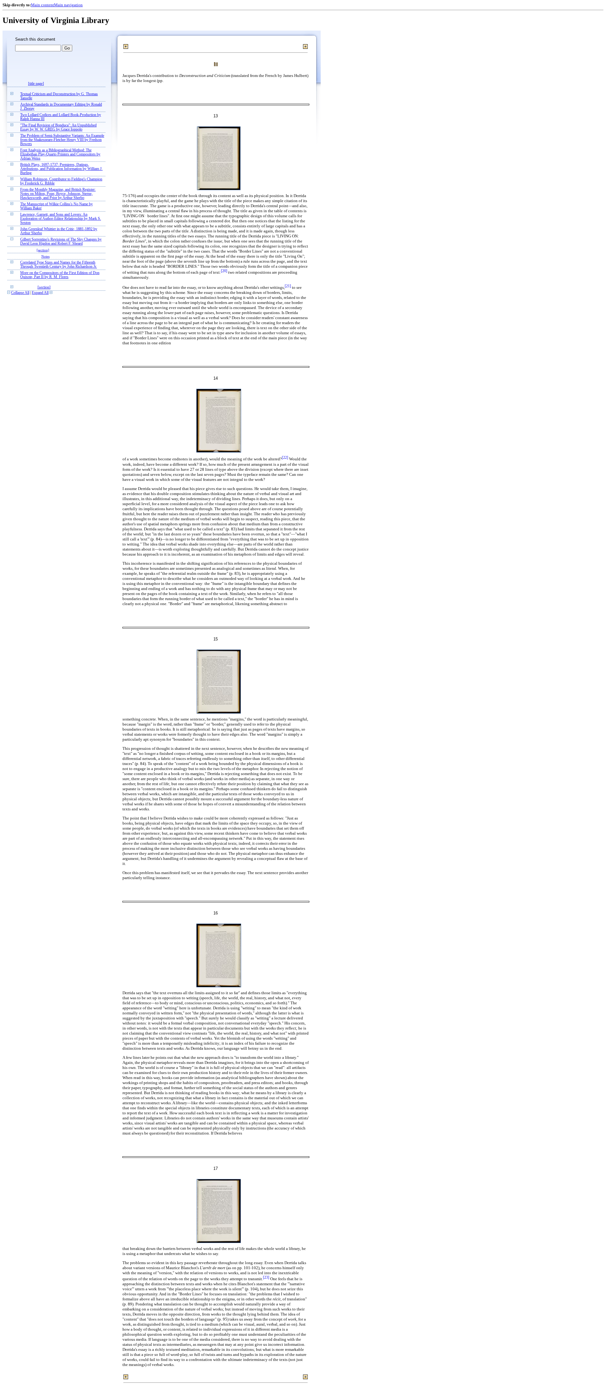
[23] (266, 1277)
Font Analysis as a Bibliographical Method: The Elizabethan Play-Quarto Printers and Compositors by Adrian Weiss (60, 154)
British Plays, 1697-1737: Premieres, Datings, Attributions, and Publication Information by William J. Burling (61, 169)
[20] (224, 271)
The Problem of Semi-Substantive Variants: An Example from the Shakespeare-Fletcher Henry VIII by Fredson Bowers (62, 140)
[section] (43, 250)
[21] (288, 286)
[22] (285, 458)
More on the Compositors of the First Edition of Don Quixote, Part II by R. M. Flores (59, 275)
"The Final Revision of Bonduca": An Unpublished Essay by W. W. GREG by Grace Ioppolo (58, 127)
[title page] (36, 84)
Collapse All (20, 293)
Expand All (40, 293)
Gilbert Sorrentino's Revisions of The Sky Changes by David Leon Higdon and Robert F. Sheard (61, 241)
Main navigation (68, 5)
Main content (42, 5)
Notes (45, 256)
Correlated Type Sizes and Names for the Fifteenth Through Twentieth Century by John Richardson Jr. (58, 264)
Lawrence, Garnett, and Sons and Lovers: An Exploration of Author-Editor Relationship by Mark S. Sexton (60, 219)
